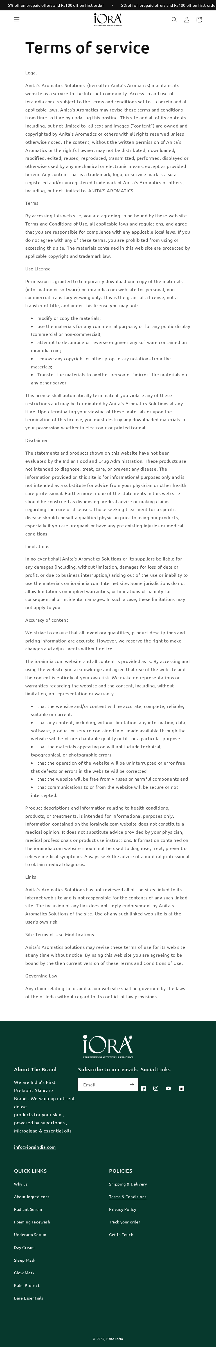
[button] (17, 19)
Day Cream (24, 1247)
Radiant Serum (28, 1209)
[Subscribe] (132, 1084)
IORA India (114, 1338)
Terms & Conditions (128, 1196)
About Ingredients (31, 1196)
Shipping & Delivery (128, 1183)
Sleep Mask (24, 1259)
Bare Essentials (28, 1297)
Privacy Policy (122, 1209)
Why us (21, 1183)
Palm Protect (27, 1285)
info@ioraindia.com (35, 1147)
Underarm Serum (30, 1234)
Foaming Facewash (32, 1221)
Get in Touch (121, 1234)
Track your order (124, 1221)
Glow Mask (24, 1272)
